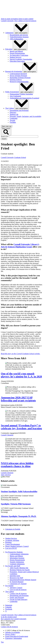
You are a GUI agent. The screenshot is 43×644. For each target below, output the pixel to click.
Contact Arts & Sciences (18, 593)
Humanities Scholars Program (20, 78)
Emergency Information (13, 638)
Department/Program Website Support (23, 580)
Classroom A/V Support (18, 584)
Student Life (14, 114)
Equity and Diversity (17, 597)
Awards (12, 120)
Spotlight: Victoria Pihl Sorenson (16, 504)
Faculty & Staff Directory (18, 599)
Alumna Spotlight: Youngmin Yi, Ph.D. (18, 516)
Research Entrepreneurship (19, 81)
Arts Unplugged (15, 96)
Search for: (5, 136)
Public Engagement (12, 92)
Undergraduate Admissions (19, 554)
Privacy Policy (10, 634)
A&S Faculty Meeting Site (19, 568)
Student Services (15, 57)
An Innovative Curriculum (19, 55)
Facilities (13, 122)
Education (8, 49)
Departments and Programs (19, 110)
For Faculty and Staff (12, 566)
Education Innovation (17, 61)
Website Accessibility (12, 632)
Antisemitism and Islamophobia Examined (24, 98)
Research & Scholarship (13, 71)
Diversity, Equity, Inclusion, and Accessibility (25, 116)
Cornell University (7, 21)
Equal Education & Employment (16, 636)
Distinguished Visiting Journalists (21, 94)
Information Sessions (17, 558)
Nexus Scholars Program (18, 76)
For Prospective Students (14, 552)
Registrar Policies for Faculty (20, 570)
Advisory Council (16, 588)
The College (9, 108)
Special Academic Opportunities (21, 59)
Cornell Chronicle (7, 435)
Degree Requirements (17, 53)
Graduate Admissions (17, 564)
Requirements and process (19, 35)
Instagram (8, 605)
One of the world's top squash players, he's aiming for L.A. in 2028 (21, 375)
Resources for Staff (16, 578)
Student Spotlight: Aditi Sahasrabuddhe (19, 491)
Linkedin (8, 607)
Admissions (9, 33)
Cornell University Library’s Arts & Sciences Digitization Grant (20, 245)
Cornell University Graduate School (13, 157)
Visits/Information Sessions (19, 37)
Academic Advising (12, 540)
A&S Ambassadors (16, 39)
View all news (6, 475)
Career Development (12, 544)
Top (2, 642)
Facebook (8, 609)
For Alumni (9, 586)
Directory (13, 112)
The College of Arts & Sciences (25, 21)
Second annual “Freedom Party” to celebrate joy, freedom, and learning (21, 427)
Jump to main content (25, 19)
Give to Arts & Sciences (18, 590)
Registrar (8, 542)
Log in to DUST (11, 548)
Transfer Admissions (17, 562)
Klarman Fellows (16, 80)
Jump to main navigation (9, 19)
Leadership (13, 118)
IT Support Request (16, 582)
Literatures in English (12, 529)
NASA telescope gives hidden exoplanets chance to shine (17, 465)
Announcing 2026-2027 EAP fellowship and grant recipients (18, 399)
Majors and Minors (16, 51)
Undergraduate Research (18, 74)
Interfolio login (15, 576)
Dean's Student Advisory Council (17, 546)
